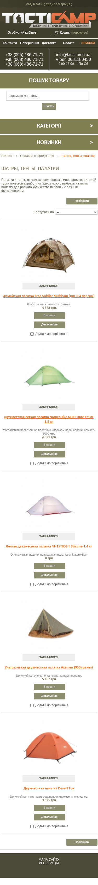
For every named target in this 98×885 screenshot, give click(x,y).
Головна (7, 156)
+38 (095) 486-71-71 (24, 54)
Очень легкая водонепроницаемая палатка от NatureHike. (48, 554)
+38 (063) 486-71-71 (24, 64)
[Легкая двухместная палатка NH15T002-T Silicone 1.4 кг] (49, 504)
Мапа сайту (49, 859)
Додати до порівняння (51, 334)
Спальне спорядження (37, 156)
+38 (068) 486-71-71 (24, 59)
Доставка (49, 43)
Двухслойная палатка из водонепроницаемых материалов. (49, 796)
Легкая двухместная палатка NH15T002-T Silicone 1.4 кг (49, 547)
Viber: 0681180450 (73, 59)
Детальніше (49, 324)
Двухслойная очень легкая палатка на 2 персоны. (49, 675)
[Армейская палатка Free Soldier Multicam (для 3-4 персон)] (49, 253)
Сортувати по (43, 212)
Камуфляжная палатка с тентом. (49, 304)
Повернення (29, 43)
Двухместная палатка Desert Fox (49, 789)
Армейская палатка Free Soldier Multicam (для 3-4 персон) (48, 296)
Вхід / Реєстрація (58, 4)
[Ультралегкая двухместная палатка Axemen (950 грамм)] (49, 625)
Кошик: (65, 32)
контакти (10, 43)
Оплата (68, 43)
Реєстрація (49, 863)
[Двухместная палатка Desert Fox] (49, 746)
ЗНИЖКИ (88, 43)
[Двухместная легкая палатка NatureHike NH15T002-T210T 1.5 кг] (49, 375)
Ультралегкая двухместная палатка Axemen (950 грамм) (49, 668)
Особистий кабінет (22, 32)
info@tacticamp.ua (73, 54)
